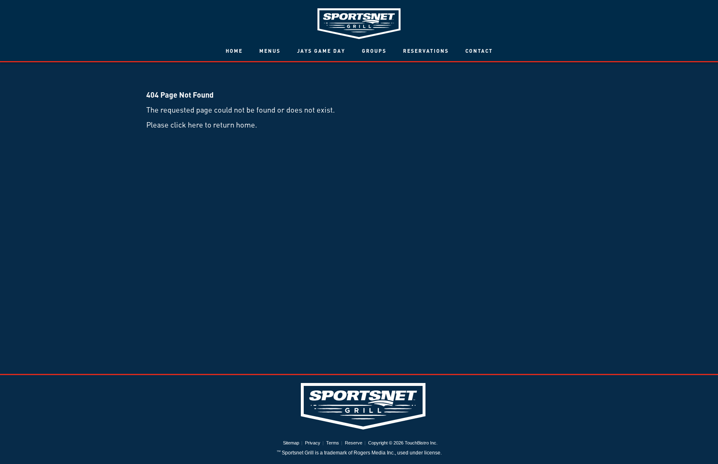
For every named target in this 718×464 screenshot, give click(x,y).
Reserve (353, 442)
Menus (269, 51)
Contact (479, 51)
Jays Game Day (321, 51)
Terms (332, 442)
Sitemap (291, 442)
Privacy (312, 442)
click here (186, 124)
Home (234, 51)
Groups (374, 51)
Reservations (426, 51)
